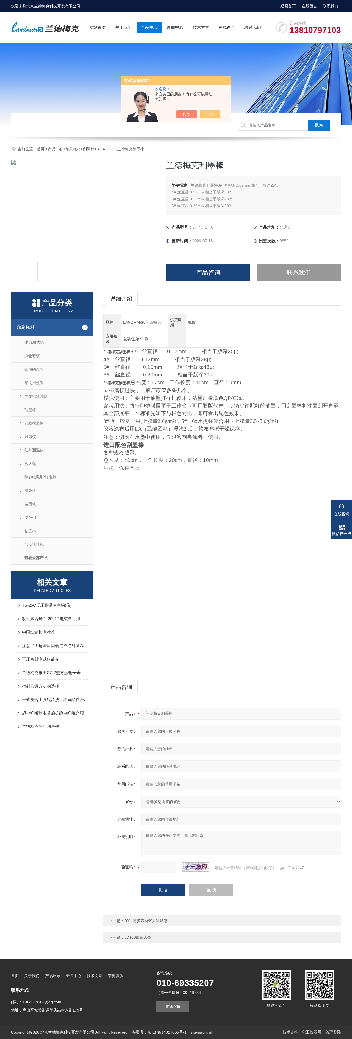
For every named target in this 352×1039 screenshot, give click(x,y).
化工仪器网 (311, 1032)
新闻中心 (175, 27)
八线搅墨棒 (34, 423)
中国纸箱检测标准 (38, 632)
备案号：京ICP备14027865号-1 (159, 1032)
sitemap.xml (201, 1032)
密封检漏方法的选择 (40, 686)
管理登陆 (333, 1032)
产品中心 (149, 27)
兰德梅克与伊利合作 (40, 726)
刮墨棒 (89, 149)
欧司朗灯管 (34, 369)
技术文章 (201, 27)
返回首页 (288, 6)
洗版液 (30, 490)
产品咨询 (208, 272)
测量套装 (32, 356)
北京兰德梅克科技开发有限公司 (53, 6)
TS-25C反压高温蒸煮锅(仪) (47, 605)
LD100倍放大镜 (137, 937)
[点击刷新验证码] (195, 867)
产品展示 (53, 976)
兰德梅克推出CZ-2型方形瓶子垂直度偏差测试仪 (55, 672)
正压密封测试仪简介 (40, 659)
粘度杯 (30, 531)
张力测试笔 (34, 342)
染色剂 (30, 517)
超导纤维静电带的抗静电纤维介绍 (53, 713)
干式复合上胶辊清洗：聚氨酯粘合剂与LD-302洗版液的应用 (55, 699)
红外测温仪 (34, 450)
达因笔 (30, 504)
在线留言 (309, 6)
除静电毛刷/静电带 (40, 477)
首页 (41, 149)
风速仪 (30, 436)
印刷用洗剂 (34, 383)
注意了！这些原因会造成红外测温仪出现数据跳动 (55, 645)
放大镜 (30, 463)
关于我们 (123, 27)
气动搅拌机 (34, 544)
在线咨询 (173, 1006)
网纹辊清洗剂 (36, 396)
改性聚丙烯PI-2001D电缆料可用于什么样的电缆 (55, 618)
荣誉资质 (115, 976)
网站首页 (97, 27)
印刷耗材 (73, 149)
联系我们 (330, 6)
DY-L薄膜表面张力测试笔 (145, 921)
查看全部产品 (36, 558)
